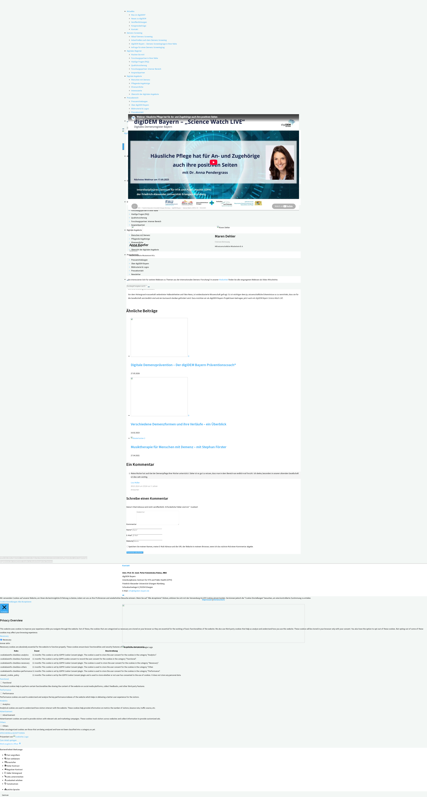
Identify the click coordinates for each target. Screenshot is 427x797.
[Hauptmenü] (123, 146)
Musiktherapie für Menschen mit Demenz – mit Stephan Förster (178, 447)
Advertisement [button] (6, 711)
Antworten (135, 489)
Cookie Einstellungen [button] (8, 601)
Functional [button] (4, 679)
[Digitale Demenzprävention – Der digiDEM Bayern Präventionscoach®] (159, 356)
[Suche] (128, 121)
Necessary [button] (4, 636)
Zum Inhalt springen (8, 740)
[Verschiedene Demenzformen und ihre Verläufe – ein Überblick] (159, 415)
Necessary (7, 639)
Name (129, 529)
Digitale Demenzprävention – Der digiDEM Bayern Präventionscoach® (183, 365)
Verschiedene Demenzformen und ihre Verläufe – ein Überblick (178, 424)
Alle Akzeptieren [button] (24, 601)
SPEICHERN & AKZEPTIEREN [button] (12, 733)
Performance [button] (5, 690)
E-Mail (129, 535)
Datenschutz (219, 599)
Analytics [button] (3, 700)
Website (129, 541)
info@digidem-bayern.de (138, 590)
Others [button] (3, 722)
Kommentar (131, 524)
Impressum (207, 599)
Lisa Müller (135, 482)
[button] (10, 744)
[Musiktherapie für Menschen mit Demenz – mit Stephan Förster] (137, 438)
